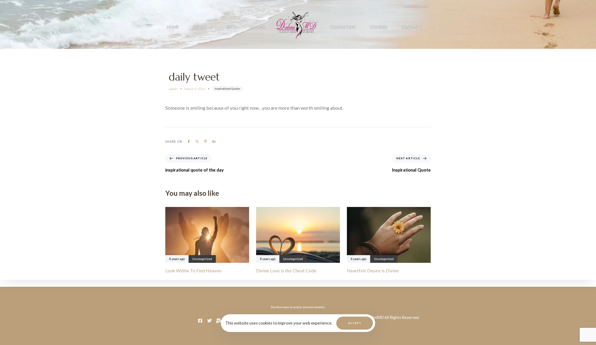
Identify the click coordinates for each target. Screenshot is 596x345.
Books (257, 26)
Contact (411, 26)
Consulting (342, 26)
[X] (197, 141)
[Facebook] (188, 141)
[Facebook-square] (200, 320)
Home (172, 26)
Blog (231, 26)
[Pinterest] (205, 141)
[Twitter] (209, 320)
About (199, 26)
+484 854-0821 (415, 5)
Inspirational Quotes (227, 88)
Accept (354, 323)
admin (173, 89)
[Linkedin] (214, 141)
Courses (378, 26)
